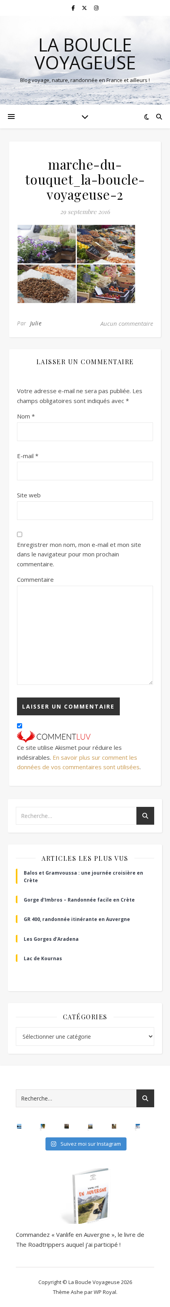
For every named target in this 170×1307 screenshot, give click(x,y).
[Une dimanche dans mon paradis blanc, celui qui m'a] (138, 1126)
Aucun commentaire (126, 323)
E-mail (27, 456)
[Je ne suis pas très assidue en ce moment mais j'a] (114, 1126)
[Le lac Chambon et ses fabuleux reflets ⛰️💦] (19, 1126)
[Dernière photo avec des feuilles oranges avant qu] (66, 1126)
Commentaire (35, 579)
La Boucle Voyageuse (85, 53)
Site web (29, 495)
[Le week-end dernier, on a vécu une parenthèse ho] (43, 1126)
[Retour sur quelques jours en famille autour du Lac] (90, 1126)
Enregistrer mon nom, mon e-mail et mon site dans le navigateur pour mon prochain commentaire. (79, 554)
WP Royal (105, 1292)
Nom (26, 416)
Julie (36, 323)
